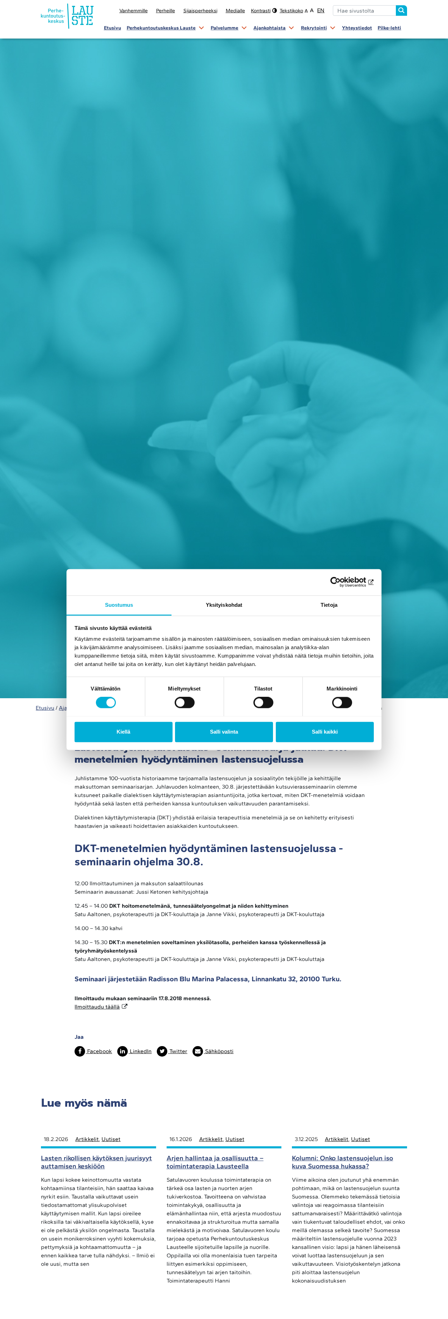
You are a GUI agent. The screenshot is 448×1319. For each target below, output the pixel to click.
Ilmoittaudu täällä (97, 1006)
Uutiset (111, 1139)
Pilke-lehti (389, 28)
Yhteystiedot (357, 28)
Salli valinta (224, 732)
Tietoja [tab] (329, 605)
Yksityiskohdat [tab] (224, 605)
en (320, 10)
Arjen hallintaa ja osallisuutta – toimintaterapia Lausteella (215, 1162)
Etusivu (112, 28)
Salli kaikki (325, 732)
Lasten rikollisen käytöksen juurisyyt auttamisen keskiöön (96, 1162)
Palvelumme (224, 28)
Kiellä (123, 732)
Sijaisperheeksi (200, 10)
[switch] (185, 702)
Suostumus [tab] (119, 605)
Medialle (235, 10)
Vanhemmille (133, 10)
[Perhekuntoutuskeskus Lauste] (67, 18)
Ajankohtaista (269, 28)
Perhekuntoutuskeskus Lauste (161, 28)
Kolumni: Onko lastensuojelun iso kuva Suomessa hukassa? (342, 1162)
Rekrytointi (314, 28)
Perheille (165, 10)
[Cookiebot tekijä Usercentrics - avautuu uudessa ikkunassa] (343, 582)
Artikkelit (87, 1139)
